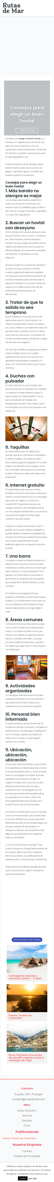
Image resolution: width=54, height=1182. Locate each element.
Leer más (32, 1178)
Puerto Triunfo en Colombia (20, 1017)
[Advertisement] (27, 44)
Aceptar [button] (23, 1178)
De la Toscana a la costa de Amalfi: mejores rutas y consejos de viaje (26, 1057)
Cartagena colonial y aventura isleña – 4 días (25, 977)
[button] (48, 8)
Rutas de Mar (13, 8)
